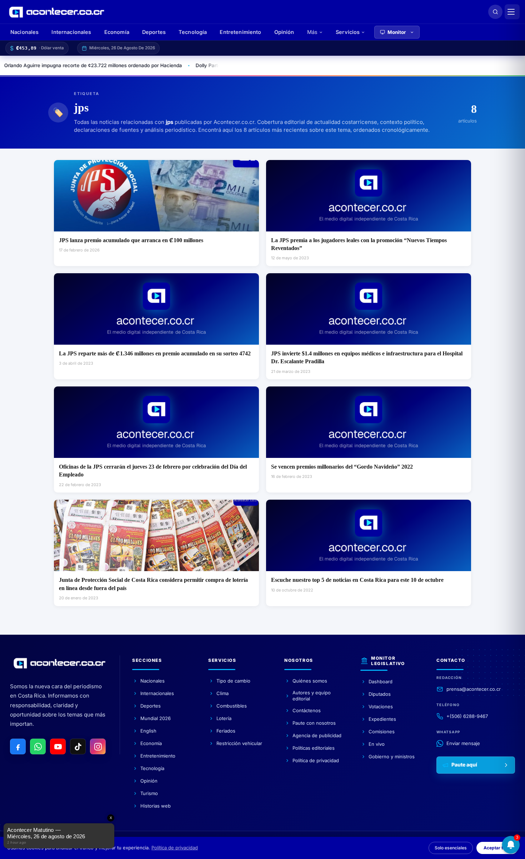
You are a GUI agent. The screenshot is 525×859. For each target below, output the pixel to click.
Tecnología (193, 32)
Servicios (348, 32)
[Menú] (512, 11)
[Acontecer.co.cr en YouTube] (58, 746)
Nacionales (24, 32)
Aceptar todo (497, 847)
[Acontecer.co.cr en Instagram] (98, 746)
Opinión (284, 32)
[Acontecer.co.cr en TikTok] (78, 746)
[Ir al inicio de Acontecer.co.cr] (59, 663)
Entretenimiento (240, 32)
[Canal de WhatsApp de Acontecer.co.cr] (38, 746)
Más (312, 32)
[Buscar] (495, 12)
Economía (116, 32)
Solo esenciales (451, 847)
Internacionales (71, 32)
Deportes (154, 32)
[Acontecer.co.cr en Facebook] (18, 746)
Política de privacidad (174, 847)
